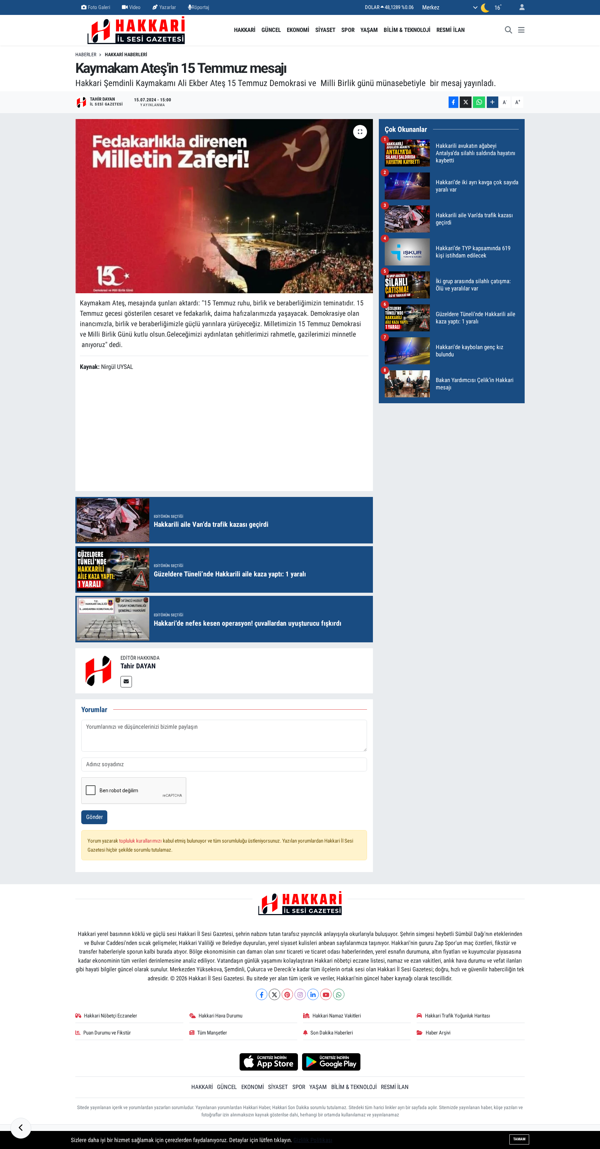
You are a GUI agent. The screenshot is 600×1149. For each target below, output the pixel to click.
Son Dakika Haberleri (331, 1033)
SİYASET (325, 29)
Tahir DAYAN (138, 666)
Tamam (519, 1139)
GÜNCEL (271, 29)
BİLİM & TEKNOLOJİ (407, 29)
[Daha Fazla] (492, 102)
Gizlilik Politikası (312, 1140)
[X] (274, 994)
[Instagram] (300, 994)
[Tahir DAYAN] (98, 670)
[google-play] (331, 1061)
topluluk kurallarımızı (141, 841)
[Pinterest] (287, 994)
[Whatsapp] (338, 994)
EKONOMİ (298, 29)
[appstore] (268, 1061)
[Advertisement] (224, 432)
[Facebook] (261, 994)
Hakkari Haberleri (126, 54)
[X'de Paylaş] (466, 102)
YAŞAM (369, 29)
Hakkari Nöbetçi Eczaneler (110, 1016)
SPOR (348, 29)
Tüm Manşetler (212, 1033)
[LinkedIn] (313, 994)
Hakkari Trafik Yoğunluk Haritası (457, 1016)
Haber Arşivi (438, 1033)
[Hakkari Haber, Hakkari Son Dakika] (136, 29)
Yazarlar (167, 7)
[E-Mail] (126, 681)
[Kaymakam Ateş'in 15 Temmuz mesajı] (224, 206)
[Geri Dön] (20, 1128)
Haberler (85, 54)
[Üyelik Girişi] (519, 7)
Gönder (94, 816)
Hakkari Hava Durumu (220, 1016)
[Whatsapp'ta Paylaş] (479, 102)
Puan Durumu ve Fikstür (107, 1033)
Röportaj (200, 7)
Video (135, 7)
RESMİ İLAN (450, 29)
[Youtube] (326, 994)
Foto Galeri (99, 7)
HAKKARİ (245, 29)
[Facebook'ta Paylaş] (453, 102)
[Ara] (508, 30)
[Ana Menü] (521, 30)
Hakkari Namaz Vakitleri (336, 1016)
